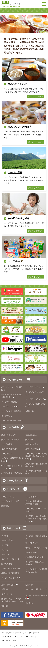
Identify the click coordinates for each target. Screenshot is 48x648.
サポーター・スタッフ (10, 559)
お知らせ (29, 585)
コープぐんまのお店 (9, 402)
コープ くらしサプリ (9, 578)
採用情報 (5, 606)
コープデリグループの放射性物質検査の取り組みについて (36, 456)
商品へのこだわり (8, 435)
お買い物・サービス (16, 379)
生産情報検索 (30, 444)
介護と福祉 (29, 411)
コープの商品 (13, 427)
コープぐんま (18, 637)
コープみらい (21, 633)
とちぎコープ (6, 637)
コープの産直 (6, 444)
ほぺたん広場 (6, 564)
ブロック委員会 (7, 540)
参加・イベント (14, 528)
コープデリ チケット (33, 387)
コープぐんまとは (14, 489)
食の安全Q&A (31, 435)
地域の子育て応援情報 (10, 573)
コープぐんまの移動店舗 (11, 411)
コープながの (29, 637)
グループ (5, 550)
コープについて (7, 497)
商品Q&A (29, 440)
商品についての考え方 (10, 440)
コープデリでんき (8, 406)
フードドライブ (31, 543)
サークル (5, 554)
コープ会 (5, 545)
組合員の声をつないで (34, 557)
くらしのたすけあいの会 (11, 569)
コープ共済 (5, 416)
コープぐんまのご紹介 (10, 501)
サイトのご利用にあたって (36, 589)
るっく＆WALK (31, 552)
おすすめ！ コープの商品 (11, 473)
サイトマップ (6, 594)
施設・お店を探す (8, 585)
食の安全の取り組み (9, 449)
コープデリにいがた (8, 640)
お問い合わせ (6, 589)
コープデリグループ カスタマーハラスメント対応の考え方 (36, 518)
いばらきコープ (33, 633)
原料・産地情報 (31, 449)
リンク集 (29, 603)
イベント (5, 536)
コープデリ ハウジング (34, 399)
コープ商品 (5, 454)
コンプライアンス (32, 497)
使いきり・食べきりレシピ (36, 548)
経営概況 (5, 506)
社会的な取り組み (15, 480)
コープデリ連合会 (7, 633)
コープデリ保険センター (11, 421)
